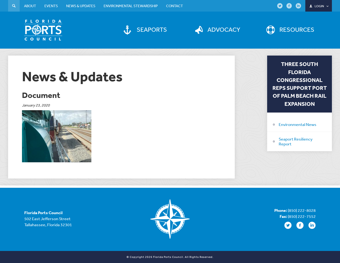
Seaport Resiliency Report (295, 141)
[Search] (14, 6)
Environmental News (297, 124)
